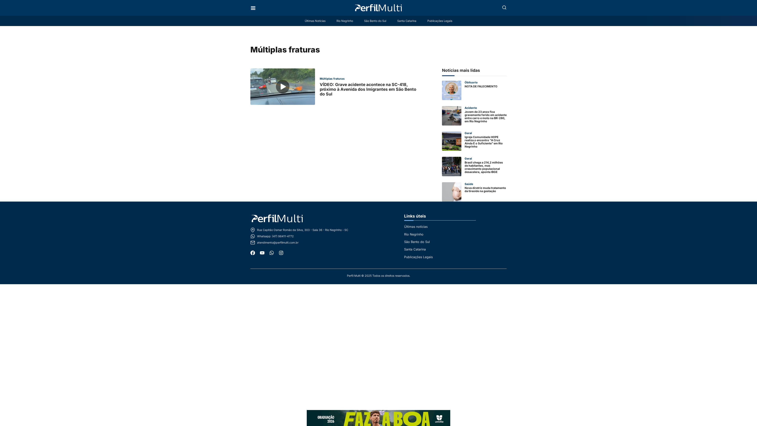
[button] (504, 7)
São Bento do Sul (375, 20)
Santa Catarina (406, 20)
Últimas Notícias (315, 20)
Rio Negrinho (345, 20)
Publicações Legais (439, 20)
